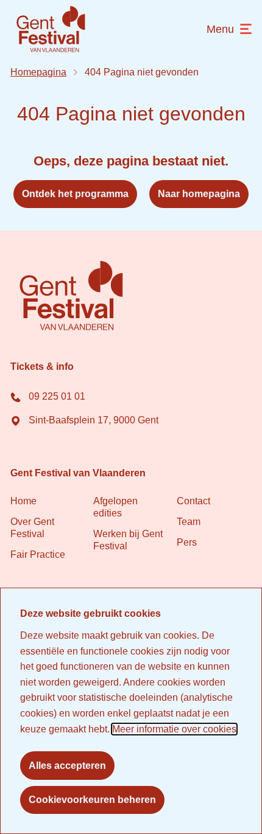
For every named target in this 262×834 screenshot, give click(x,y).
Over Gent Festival (32, 527)
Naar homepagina (199, 194)
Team (188, 521)
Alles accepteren (67, 765)
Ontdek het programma (75, 194)
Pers (187, 542)
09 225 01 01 (55, 396)
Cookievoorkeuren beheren (92, 799)
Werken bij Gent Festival (128, 539)
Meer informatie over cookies (174, 729)
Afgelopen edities (115, 506)
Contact (193, 500)
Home (23, 500)
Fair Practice (37, 554)
